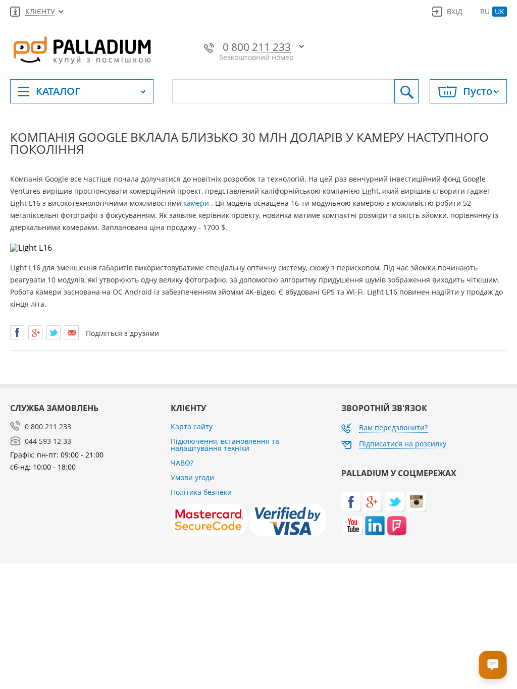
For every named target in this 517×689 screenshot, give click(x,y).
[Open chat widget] (493, 665)
